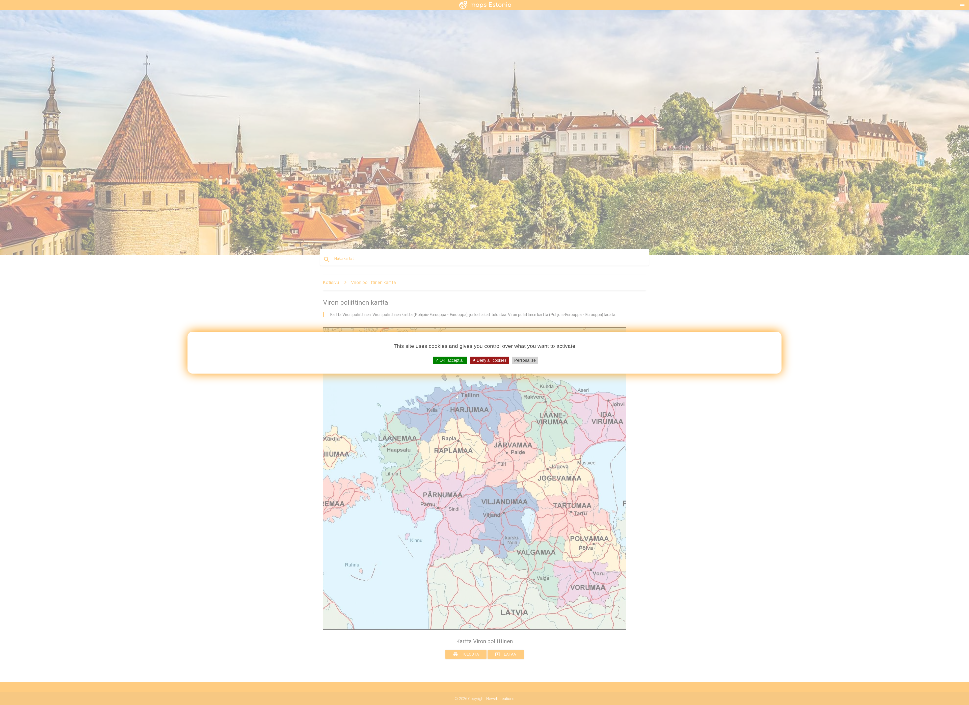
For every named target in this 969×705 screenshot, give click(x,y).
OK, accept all (452, 360)
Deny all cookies (491, 360)
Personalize (525, 360)
